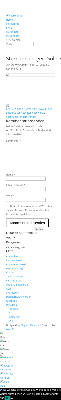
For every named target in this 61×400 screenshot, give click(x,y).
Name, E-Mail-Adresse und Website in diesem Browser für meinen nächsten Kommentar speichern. (29, 210)
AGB (8, 288)
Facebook (11, 300)
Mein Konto (12, 35)
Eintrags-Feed (14, 260)
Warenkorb (12, 31)
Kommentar (14, 140)
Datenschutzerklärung (18, 296)
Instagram (12, 304)
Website (10, 195)
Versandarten (14, 280)
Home (9, 19)
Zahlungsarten (14, 276)
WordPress (12, 329)
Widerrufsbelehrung (17, 284)
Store (9, 27)
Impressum (12, 292)
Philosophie (12, 23)
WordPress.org (14, 268)
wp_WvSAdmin (19, 64)
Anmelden (12, 256)
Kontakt (10, 272)
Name (10, 174)
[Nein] (12, 398)
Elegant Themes (30, 325)
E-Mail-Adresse (15, 185)
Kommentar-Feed (16, 264)
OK (7, 397)
